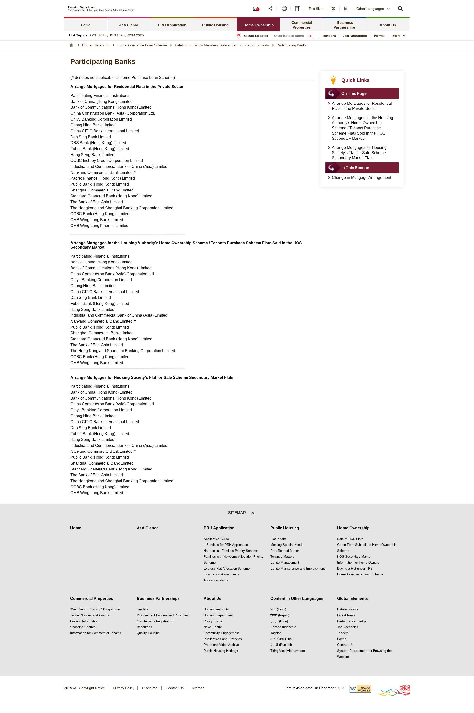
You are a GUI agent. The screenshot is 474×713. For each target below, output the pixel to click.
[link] (86, 24)
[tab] (172, 24)
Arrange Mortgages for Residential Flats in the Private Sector (362, 106)
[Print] (284, 8)
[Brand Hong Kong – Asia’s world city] (391, 690)
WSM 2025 (135, 35)
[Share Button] (270, 8)
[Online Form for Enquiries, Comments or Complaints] (298, 8)
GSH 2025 (98, 35)
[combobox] (373, 8)
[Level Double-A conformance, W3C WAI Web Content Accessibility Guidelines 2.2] (360, 689)
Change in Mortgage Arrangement (361, 177)
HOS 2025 (116, 35)
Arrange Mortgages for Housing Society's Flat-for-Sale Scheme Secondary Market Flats (359, 152)
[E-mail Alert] (258, 8)
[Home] (71, 45)
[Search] (400, 8)
